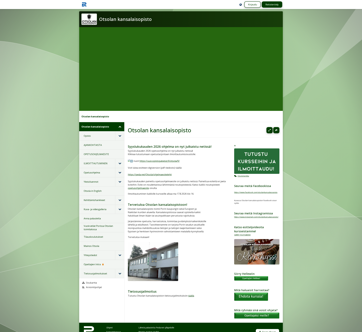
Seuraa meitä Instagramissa (253, 213)
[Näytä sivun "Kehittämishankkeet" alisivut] (119, 200)
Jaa (276, 130)
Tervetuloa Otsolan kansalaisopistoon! (157, 204)
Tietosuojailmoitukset (95, 273)
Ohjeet (109, 327)
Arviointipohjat (94, 287)
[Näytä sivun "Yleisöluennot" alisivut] (119, 181)
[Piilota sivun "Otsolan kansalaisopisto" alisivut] (119, 126)
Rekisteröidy (272, 4)
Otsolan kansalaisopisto (95, 116)
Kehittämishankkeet (94, 200)
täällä (191, 295)
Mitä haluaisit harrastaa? (251, 290)
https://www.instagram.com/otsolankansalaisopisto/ (256, 217)
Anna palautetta (92, 218)
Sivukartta (91, 282)
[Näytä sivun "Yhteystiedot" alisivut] (119, 255)
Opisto (87, 135)
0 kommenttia (243, 176)
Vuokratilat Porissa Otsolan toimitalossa (98, 227)
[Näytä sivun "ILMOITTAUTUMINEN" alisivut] (119, 163)
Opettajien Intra (92, 264)
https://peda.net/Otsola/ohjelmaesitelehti (150, 174)
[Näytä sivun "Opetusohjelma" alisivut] (119, 172)
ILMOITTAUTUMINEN (95, 163)
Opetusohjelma (92, 172)
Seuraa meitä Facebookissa (252, 186)
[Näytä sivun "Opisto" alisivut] (119, 135)
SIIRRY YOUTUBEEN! (242, 235)
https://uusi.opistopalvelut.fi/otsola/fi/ (159, 161)
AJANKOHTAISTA (93, 145)
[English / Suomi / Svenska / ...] (240, 4)
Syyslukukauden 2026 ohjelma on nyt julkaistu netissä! (170, 146)
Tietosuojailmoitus (142, 291)
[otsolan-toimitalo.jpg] (153, 280)
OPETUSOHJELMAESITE (96, 154)
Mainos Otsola (91, 246)
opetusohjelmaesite (138, 188)
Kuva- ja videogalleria (95, 209)
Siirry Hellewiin (244, 274)
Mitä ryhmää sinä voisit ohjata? (256, 310)
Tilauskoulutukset (93, 236)
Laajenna (272, 130)
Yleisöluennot (91, 181)
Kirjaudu (252, 4)
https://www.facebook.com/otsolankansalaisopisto (255, 192)
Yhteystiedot (90, 255)
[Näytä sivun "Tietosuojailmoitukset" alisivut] (119, 273)
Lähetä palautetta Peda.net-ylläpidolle (156, 327)
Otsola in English (93, 190)
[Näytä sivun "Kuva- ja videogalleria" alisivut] (119, 209)
